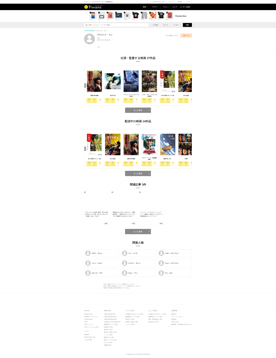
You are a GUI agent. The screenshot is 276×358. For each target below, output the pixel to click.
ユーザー (176, 25)
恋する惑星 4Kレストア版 (168, 95)
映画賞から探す (108, 327)
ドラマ (154, 7)
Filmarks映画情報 (89, 30)
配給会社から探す (109, 337)
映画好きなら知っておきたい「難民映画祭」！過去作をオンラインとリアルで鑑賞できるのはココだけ (124, 214)
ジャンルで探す (108, 335)
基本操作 (86, 334)
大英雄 (186, 158)
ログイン (189, 2)
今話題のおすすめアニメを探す (157, 314)
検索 (187, 25)
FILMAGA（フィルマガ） (91, 316)
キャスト (165, 25)
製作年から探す (108, 329)
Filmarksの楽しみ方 (158, 2)
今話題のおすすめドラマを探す (134, 314)
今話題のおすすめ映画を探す (112, 322)
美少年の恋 (112, 95)
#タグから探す (108, 342)
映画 (144, 7)
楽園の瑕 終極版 (94, 95)
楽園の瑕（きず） (167, 158)
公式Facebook (88, 319)
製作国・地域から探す (110, 332)
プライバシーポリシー (177, 316)
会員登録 (179, 2)
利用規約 (173, 319)
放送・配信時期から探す (155, 319)
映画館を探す (108, 345)
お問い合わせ (175, 322)
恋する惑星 (186, 95)
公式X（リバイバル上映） (91, 327)
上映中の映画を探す (110, 314)
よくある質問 (88, 339)
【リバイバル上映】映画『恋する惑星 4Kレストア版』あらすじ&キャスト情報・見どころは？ (96, 214)
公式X (86, 322)
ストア (174, 7)
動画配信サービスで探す (111, 324)
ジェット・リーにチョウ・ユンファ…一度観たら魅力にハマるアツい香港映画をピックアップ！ (151, 214)
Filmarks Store (88, 314)
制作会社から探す (153, 322)
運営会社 (173, 314)
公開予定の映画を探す (110, 316)
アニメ (165, 7)
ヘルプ (170, 2)
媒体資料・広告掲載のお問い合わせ (181, 324)
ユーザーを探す (185, 7)
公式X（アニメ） (89, 324)
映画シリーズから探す (110, 340)
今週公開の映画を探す (110, 319)
